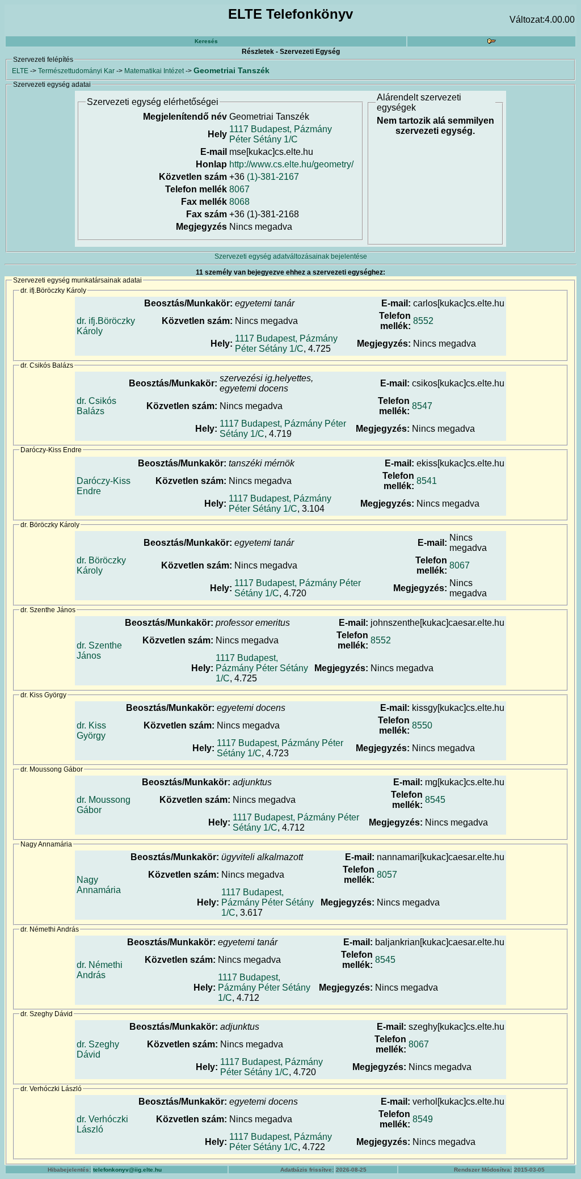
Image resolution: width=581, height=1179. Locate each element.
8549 (422, 1119)
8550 (422, 725)
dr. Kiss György (91, 730)
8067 (239, 189)
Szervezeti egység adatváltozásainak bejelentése (290, 256)
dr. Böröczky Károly (101, 565)
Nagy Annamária (99, 885)
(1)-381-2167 (273, 177)
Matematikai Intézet (154, 71)
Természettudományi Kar (76, 71)
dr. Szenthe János (99, 650)
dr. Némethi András (100, 970)
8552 (423, 321)
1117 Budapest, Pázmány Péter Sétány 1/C (280, 134)
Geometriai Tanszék (231, 70)
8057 (387, 874)
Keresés (206, 41)
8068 (239, 202)
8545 (435, 800)
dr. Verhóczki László (102, 1124)
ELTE (20, 71)
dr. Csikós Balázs (96, 406)
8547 (422, 406)
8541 (426, 481)
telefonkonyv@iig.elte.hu (127, 1170)
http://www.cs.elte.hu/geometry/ (291, 164)
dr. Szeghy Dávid (98, 1049)
